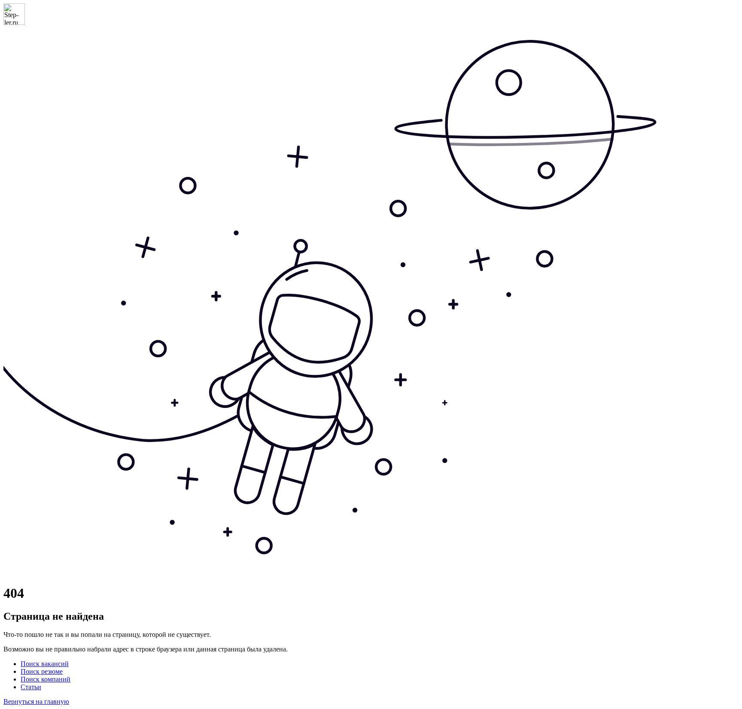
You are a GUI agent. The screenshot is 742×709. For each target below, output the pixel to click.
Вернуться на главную (36, 701)
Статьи (31, 687)
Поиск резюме (42, 671)
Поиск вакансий (45, 663)
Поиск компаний (45, 679)
